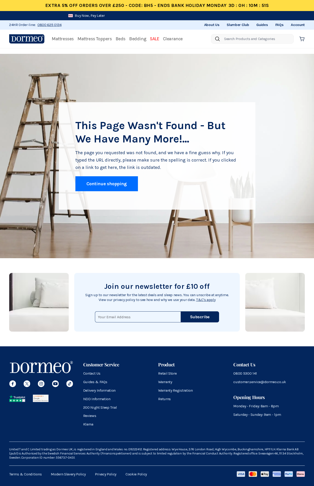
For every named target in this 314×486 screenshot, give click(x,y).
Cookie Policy (136, 474)
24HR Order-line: (35, 25)
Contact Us (91, 373)
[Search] (217, 39)
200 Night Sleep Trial (100, 407)
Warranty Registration (175, 390)
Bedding (137, 38)
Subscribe (200, 316)
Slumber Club (238, 25)
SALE (154, 38)
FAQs (279, 25)
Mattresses (63, 38)
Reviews (89, 416)
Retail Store (167, 373)
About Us (211, 25)
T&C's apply (205, 300)
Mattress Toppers (94, 38)
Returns (164, 399)
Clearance (173, 38)
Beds (121, 38)
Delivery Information (99, 390)
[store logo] (26, 38)
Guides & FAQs (95, 382)
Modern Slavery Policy (68, 474)
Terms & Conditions (25, 474)
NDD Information (97, 399)
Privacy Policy (106, 474)
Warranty (165, 382)
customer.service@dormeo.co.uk (259, 382)
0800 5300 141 (245, 373)
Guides (262, 25)
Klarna (88, 424)
